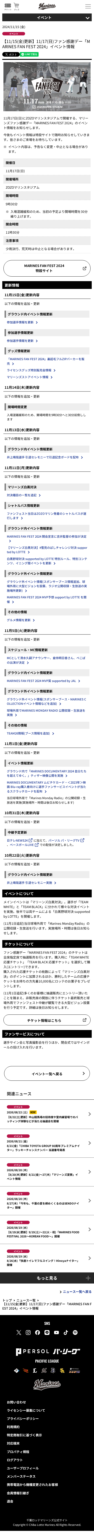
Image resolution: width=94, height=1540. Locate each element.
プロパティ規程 (18, 1451)
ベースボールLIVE (22, 845)
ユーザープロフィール (23, 1468)
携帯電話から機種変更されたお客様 (32, 1484)
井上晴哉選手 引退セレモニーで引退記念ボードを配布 (43, 457)
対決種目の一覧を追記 (22, 495)
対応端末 (13, 1443)
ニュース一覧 (26, 1300)
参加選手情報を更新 (20, 322)
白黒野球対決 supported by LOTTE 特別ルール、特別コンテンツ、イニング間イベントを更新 (47, 561)
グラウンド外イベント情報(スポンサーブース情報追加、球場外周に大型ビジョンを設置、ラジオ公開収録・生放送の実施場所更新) (47, 586)
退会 (10, 1501)
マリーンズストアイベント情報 (27, 377)
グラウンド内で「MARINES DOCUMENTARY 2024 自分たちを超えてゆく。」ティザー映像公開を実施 (46, 773)
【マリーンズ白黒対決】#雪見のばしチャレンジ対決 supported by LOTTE (47, 549)
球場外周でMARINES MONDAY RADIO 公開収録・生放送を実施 (46, 712)
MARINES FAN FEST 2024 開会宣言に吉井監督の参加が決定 (46, 536)
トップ (7, 1300)
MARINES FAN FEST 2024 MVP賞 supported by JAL (41, 681)
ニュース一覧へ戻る (77, 1291)
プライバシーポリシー (23, 1418)
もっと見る (47, 1278)
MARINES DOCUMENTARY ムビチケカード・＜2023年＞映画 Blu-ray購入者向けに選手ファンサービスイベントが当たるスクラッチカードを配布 (46, 786)
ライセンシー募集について (26, 1410)
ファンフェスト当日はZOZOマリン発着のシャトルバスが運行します (46, 515)
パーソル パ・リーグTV (63, 840)
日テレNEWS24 (17, 840)
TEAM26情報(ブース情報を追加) (28, 733)
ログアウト (15, 1460)
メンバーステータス (21, 1476)
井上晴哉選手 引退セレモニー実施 (29, 882)
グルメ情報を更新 (19, 620)
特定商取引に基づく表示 (24, 1435)
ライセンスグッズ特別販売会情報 (29, 370)
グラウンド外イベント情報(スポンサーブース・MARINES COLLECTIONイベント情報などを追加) (46, 701)
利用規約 (13, 1426)
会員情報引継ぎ (18, 1493)
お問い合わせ (16, 1402)
